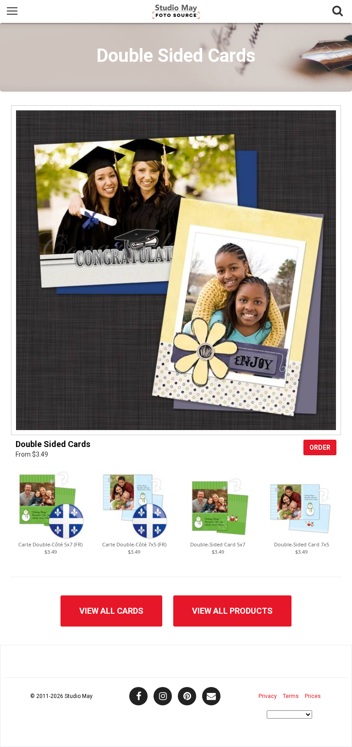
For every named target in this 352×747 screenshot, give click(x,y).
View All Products (232, 611)
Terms (291, 696)
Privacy (267, 696)
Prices (313, 696)
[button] (51, 506)
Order (319, 447)
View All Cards (111, 611)
